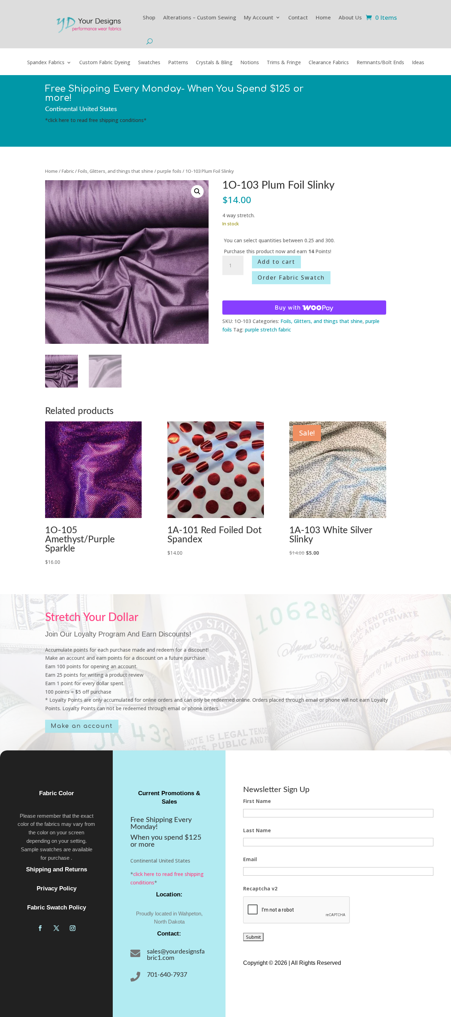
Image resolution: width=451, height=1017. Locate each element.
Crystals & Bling (214, 63)
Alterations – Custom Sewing (199, 17)
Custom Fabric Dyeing (104, 63)
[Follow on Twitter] (56, 928)
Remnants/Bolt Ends (380, 63)
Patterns (178, 63)
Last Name (257, 830)
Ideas (418, 63)
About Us (350, 17)
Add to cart (276, 262)
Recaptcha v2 (260, 888)
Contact (298, 17)
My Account (258, 17)
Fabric (68, 171)
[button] (197, 191)
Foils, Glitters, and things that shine (115, 171)
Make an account (82, 726)
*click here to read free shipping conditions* (96, 120)
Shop (149, 17)
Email (250, 859)
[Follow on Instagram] (72, 928)
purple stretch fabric (268, 329)
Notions (249, 63)
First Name (257, 801)
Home (323, 17)
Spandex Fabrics (45, 63)
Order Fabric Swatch (291, 277)
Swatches (149, 63)
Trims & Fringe (284, 63)
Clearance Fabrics (329, 63)
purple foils (169, 171)
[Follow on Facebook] (40, 928)
